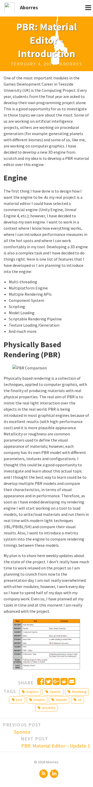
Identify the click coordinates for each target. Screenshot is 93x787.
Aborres (29, 7)
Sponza (22, 731)
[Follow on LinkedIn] (54, 773)
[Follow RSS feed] (43, 773)
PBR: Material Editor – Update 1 (55, 745)
